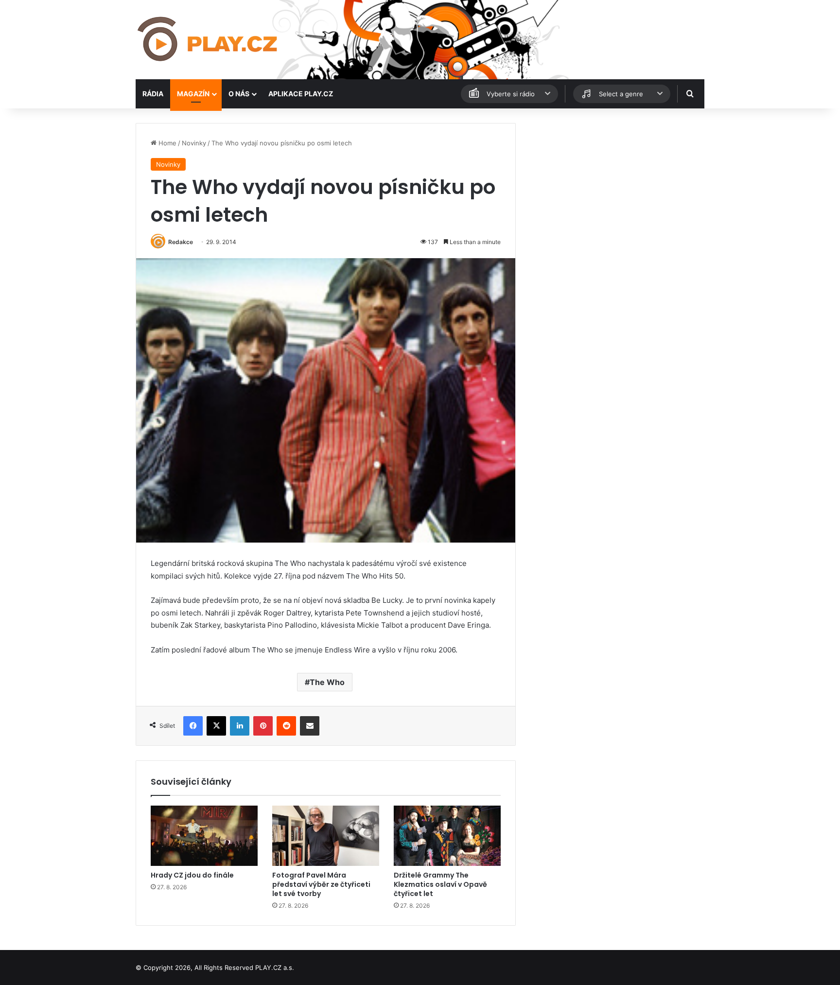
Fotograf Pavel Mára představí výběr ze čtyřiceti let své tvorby (321, 884)
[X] (216, 726)
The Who (327, 682)
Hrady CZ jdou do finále (192, 875)
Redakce (180, 242)
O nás (238, 93)
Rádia (152, 93)
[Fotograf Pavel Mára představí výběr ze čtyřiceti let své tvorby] (325, 836)
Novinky (194, 143)
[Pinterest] (263, 726)
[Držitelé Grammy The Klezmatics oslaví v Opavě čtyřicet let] (447, 836)
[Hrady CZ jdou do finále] (204, 836)
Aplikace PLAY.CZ (300, 93)
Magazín (193, 93)
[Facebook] (193, 726)
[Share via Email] (309, 726)
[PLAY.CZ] (208, 40)
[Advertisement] (614, 191)
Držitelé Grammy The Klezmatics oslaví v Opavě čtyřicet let (440, 884)
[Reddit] (286, 726)
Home (166, 143)
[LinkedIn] (239, 726)
